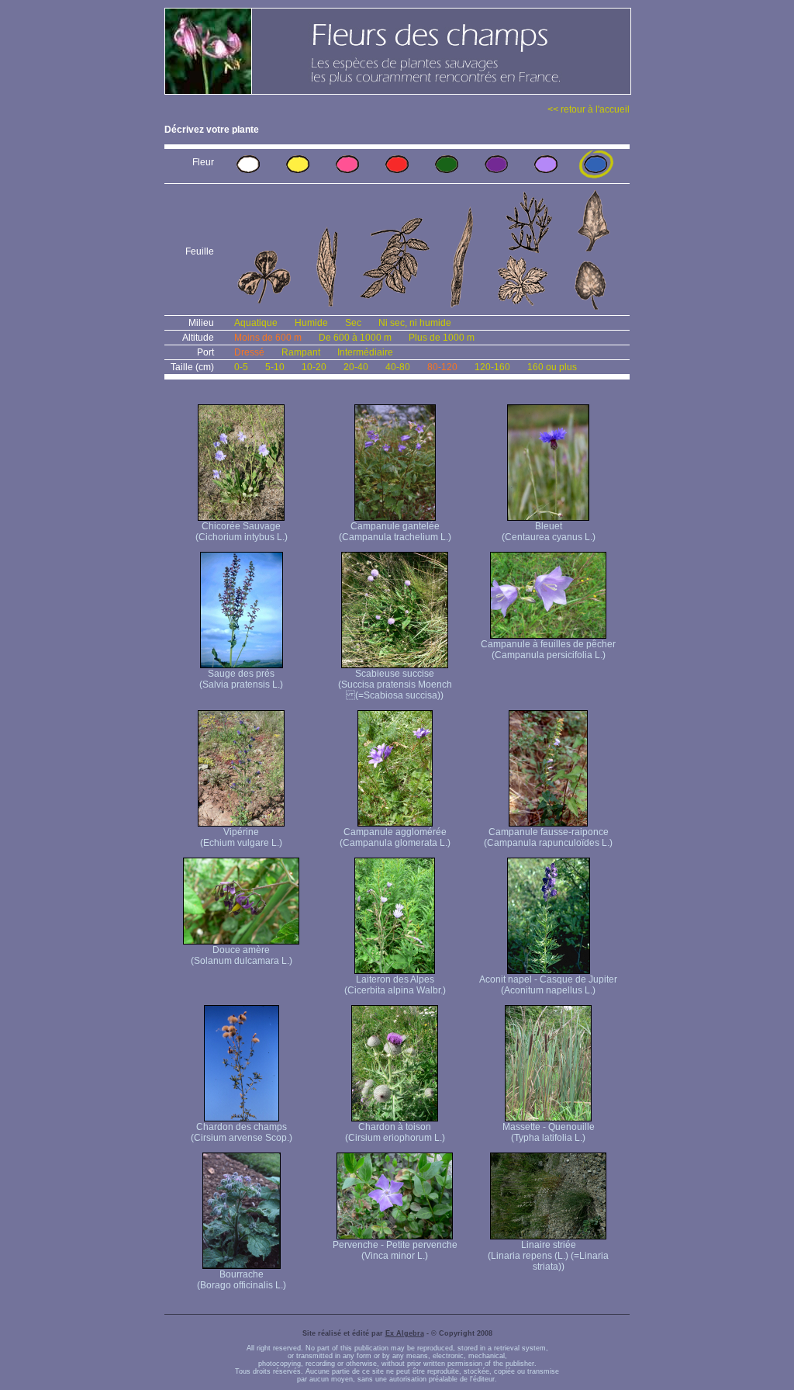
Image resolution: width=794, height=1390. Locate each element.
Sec (353, 322)
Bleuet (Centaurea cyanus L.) (549, 531)
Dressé (249, 352)
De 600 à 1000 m (355, 337)
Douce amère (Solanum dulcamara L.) (241, 955)
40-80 (397, 367)
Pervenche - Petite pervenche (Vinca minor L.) (395, 1250)
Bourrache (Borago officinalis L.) (241, 1280)
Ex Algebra (404, 1333)
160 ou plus (552, 367)
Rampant (300, 352)
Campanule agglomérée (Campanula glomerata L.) (395, 837)
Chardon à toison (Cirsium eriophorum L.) (395, 1132)
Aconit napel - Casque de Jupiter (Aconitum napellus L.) (548, 985)
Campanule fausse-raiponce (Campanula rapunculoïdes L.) (548, 837)
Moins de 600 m (268, 337)
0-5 (241, 367)
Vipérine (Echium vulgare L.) (241, 837)
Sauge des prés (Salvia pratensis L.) (241, 679)
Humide (311, 322)
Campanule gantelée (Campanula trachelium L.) (395, 531)
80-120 (442, 367)
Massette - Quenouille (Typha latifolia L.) (548, 1132)
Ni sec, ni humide (414, 322)
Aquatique (256, 322)
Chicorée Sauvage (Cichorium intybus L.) (241, 531)
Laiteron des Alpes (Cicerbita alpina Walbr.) (395, 985)
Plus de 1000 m (442, 337)
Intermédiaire (365, 352)
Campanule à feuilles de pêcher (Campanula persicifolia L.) (548, 649)
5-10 (275, 367)
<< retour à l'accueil (588, 109)
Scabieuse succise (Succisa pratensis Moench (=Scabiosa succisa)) (395, 684)
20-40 (355, 367)
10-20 (314, 367)
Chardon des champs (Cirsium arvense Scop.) (241, 1132)
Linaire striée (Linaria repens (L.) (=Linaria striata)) (548, 1255)
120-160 (492, 367)
